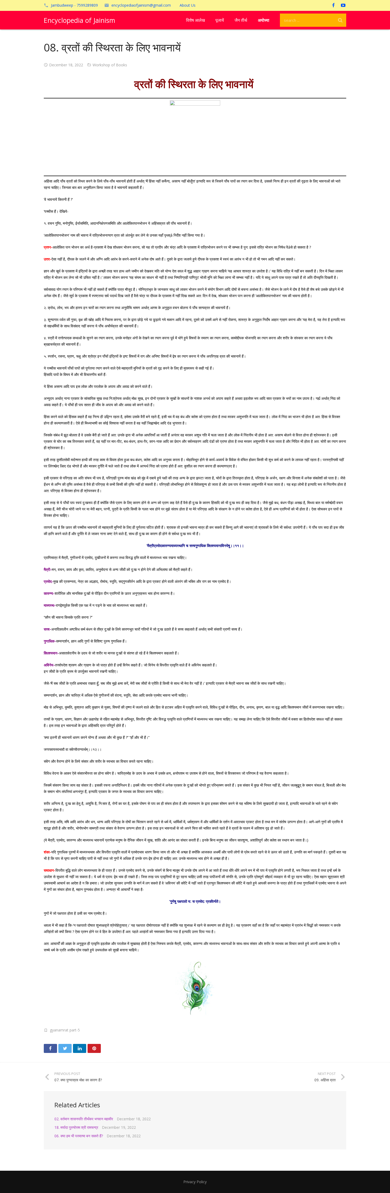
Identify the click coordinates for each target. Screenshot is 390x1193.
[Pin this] (94, 1048)
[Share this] (50, 1048)
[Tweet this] (65, 1048)
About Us (188, 5)
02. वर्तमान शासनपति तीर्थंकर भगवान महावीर (83, 1118)
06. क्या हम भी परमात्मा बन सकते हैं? (78, 1135)
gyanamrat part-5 (65, 1030)
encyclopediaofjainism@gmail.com (141, 5)
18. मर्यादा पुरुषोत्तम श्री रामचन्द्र (76, 1127)
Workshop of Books (110, 64)
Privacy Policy (195, 1181)
